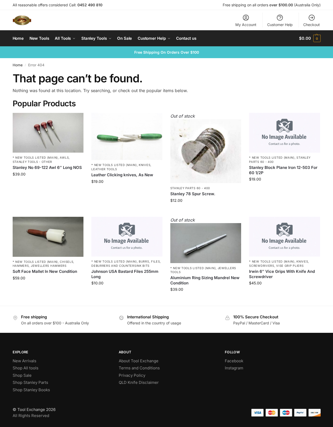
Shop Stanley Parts (30, 382)
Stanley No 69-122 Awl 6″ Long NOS (47, 167)
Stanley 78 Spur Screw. (192, 193)
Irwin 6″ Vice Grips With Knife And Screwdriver (282, 274)
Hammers (21, 266)
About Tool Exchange (138, 360)
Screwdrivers (261, 266)
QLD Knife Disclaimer (139, 382)
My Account (245, 24)
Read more (206, 211)
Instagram (234, 367)
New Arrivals (24, 360)
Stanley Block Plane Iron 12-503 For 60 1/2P (283, 170)
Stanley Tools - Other (32, 162)
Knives (144, 165)
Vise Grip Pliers (290, 266)
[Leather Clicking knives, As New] (126, 136)
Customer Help (280, 24)
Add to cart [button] (48, 185)
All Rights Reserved (31, 415)
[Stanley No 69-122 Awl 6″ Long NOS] (48, 133)
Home (18, 65)
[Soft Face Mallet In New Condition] (48, 237)
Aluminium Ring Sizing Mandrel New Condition (205, 280)
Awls (64, 157)
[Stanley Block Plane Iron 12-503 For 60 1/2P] (284, 133)
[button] (309, 38)
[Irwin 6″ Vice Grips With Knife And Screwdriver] (284, 237)
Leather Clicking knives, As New (122, 174)
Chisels (66, 262)
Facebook (234, 360)
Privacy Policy (132, 375)
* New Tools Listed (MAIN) (35, 157)
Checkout (311, 24)
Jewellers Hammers (49, 266)
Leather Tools (104, 169)
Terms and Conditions (139, 367)
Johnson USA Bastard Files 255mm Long (124, 274)
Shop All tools (25, 367)
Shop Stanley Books (31, 389)
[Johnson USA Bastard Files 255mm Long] (126, 237)
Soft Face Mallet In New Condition (45, 271)
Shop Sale (22, 375)
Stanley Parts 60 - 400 (190, 188)
